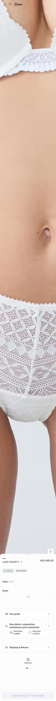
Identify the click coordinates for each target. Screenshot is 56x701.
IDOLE (4, 558)
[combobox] (28, 596)
